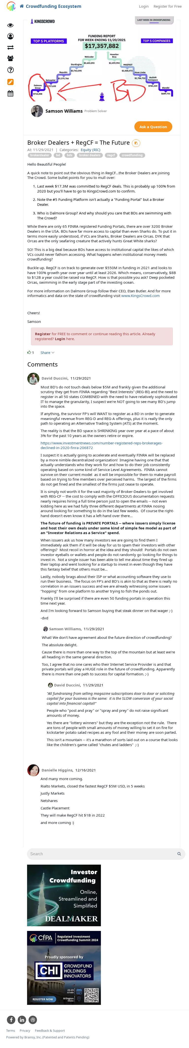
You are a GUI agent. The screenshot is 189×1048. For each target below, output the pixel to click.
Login (144, 6)
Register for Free (168, 6)
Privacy (25, 1031)
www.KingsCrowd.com (140, 295)
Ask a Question (153, 126)
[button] (10, 36)
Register (43, 333)
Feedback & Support (50, 1031)
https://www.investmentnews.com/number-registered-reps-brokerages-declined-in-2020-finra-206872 (102, 445)
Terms (10, 1031)
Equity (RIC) (90, 149)
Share (46, 352)
